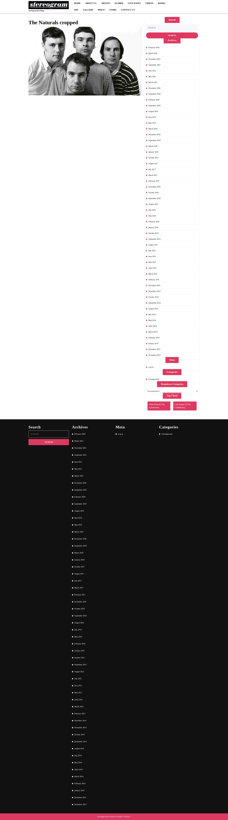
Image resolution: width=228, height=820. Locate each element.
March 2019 (152, 129)
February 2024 (153, 48)
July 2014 (152, 314)
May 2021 (152, 77)
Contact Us (128, 10)
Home (77, 3)
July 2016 (152, 210)
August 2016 (153, 204)
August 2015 (153, 245)
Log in (150, 367)
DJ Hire (119, 3)
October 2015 (153, 233)
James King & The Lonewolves (157, 406)
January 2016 (153, 227)
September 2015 (154, 239)
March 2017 (152, 175)
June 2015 (152, 256)
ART (76, 10)
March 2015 (152, 274)
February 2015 (153, 280)
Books (161, 3)
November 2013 (154, 355)
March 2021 (152, 82)
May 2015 (152, 262)
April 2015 (152, 268)
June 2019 (152, 117)
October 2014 (153, 297)
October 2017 (153, 158)
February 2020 (153, 100)
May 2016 (152, 216)
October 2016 (153, 193)
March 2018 (152, 146)
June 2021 (152, 71)
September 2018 (154, 140)
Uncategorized (153, 379)
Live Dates (134, 3)
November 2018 (154, 135)
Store (113, 10)
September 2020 (154, 94)
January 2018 (153, 152)
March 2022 (152, 53)
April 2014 (152, 326)
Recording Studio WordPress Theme (109, 817)
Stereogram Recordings (36, 11)
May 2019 (152, 123)
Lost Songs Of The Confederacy (183, 406)
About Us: (91, 3)
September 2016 (154, 198)
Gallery (88, 10)
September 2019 (154, 106)
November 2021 (154, 59)
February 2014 (153, 338)
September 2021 (154, 65)
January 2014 (153, 344)
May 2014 (152, 320)
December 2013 (154, 349)
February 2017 (153, 181)
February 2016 (153, 222)
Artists (105, 3)
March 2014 (152, 332)
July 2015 (152, 251)
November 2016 (154, 187)
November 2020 (154, 88)
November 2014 (154, 291)
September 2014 (154, 303)
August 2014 (153, 309)
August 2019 (153, 111)
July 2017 (152, 169)
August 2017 (153, 164)
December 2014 (154, 285)
